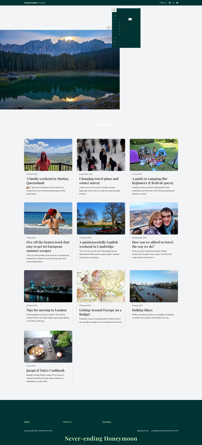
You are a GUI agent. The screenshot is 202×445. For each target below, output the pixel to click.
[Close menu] (114, 10)
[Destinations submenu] (130, 19)
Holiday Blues (142, 310)
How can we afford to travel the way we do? (152, 244)
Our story (106, 421)
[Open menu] (109, 28)
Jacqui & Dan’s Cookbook (45, 370)
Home (27, 421)
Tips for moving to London (46, 310)
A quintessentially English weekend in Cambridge (98, 244)
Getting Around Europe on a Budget (100, 312)
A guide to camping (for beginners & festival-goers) (152, 181)
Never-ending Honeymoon (46, 28)
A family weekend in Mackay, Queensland (47, 181)
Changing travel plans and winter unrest (98, 181)
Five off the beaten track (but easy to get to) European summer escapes (47, 246)
